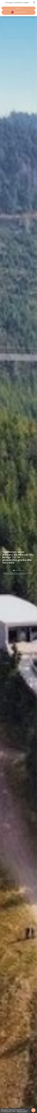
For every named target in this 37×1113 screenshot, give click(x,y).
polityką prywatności (22, 1111)
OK (33, 1110)
